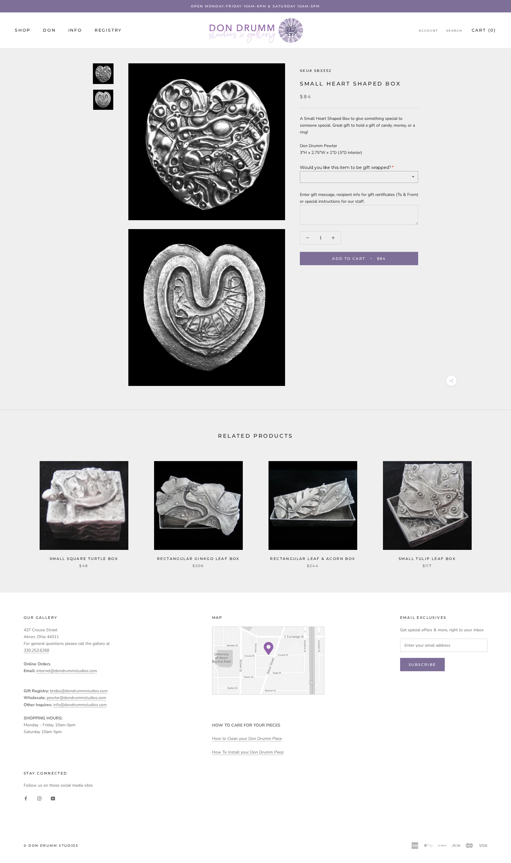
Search (454, 31)
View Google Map (268, 661)
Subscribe (422, 664)
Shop (22, 30)
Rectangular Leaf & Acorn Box (312, 558)
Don (49, 30)
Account (428, 31)
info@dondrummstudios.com (80, 705)
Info (75, 30)
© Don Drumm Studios (51, 845)
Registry (108, 30)
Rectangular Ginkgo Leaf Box (198, 558)
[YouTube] (53, 798)
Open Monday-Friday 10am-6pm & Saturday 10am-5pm (255, 6)
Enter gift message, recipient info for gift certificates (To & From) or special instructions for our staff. (359, 197)
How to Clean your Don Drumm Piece (247, 738)
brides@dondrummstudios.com (79, 691)
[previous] (18, 508)
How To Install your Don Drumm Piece (248, 752)
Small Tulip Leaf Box (427, 558)
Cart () (484, 30)
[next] (492, 508)
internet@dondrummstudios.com (66, 671)
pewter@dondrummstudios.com (76, 698)
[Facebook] (26, 798)
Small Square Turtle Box (84, 558)
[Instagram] (39, 798)
